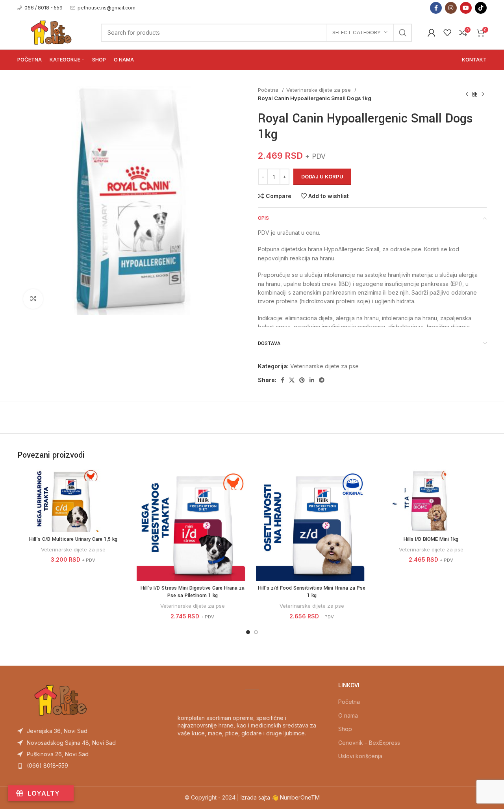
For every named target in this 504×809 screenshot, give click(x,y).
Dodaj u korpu (322, 176)
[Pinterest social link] (302, 380)
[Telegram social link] (322, 380)
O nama (348, 715)
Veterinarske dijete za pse (319, 90)
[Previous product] (467, 94)
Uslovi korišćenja (360, 756)
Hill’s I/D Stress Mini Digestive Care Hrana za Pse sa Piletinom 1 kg (193, 591)
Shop (345, 729)
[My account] (431, 33)
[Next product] (483, 94)
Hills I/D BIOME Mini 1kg (431, 539)
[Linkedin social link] (312, 380)
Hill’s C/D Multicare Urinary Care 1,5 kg (73, 539)
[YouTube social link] (466, 8)
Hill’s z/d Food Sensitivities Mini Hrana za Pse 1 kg (311, 591)
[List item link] (91, 731)
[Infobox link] (40, 7)
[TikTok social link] (481, 8)
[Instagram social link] (451, 8)
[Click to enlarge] (33, 299)
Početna (269, 90)
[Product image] (192, 525)
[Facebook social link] (436, 8)
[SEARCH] (403, 33)
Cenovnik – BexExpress (369, 742)
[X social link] (292, 380)
